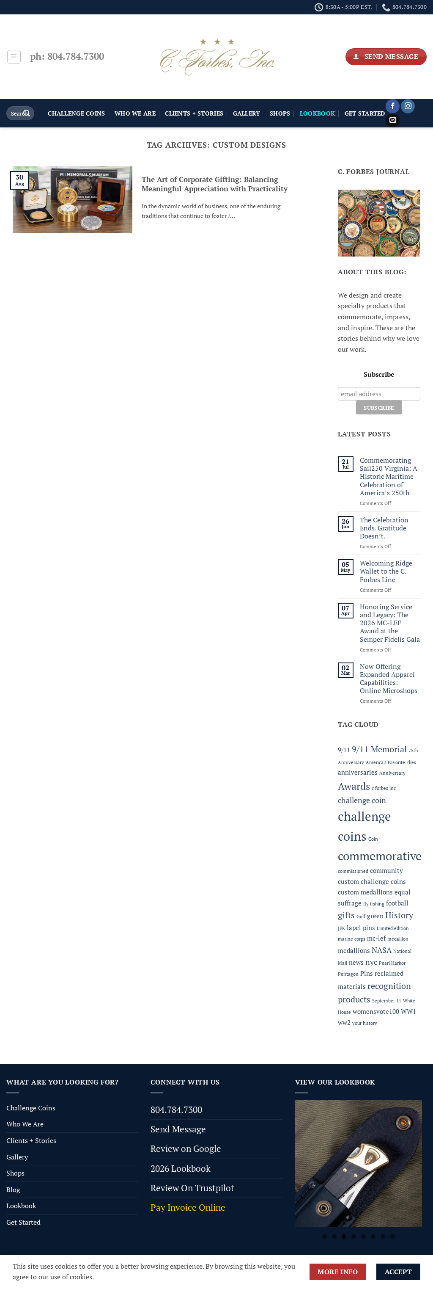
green (375, 915)
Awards (354, 786)
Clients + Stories (194, 113)
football (397, 903)
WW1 (408, 1011)
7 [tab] (383, 1236)
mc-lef (376, 938)
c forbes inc (384, 788)
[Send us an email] (393, 120)
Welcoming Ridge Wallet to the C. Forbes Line (386, 571)
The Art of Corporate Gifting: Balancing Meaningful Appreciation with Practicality (215, 184)
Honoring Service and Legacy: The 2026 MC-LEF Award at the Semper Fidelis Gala (390, 623)
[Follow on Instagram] (408, 106)
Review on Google (186, 1148)
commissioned (353, 871)
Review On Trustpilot (192, 1188)
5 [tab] (363, 1236)
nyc (371, 962)
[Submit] (26, 113)
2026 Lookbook (181, 1168)
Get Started (365, 113)
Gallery (246, 113)
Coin (373, 839)
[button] (14, 56)
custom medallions (365, 892)
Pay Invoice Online (188, 1207)
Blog (13, 1189)
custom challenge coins (372, 881)
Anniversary (392, 773)
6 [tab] (373, 1236)
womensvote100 (376, 1011)
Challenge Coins (76, 113)
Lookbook (21, 1205)
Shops (280, 113)
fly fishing (373, 904)
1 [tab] (324, 1236)
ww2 (344, 1022)
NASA (382, 950)
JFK (341, 928)
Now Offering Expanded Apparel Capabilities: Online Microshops (388, 678)
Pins (366, 973)
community (386, 870)
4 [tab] (353, 1236)
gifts (346, 915)
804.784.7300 (176, 1109)
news (356, 962)
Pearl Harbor (392, 963)
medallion (397, 939)
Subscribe (379, 374)
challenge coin (362, 800)
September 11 (386, 1001)
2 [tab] (334, 1236)
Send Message (178, 1129)
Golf (360, 916)
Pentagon (348, 974)
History (399, 915)
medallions (354, 950)
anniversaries (358, 772)
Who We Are (135, 113)
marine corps (351, 939)
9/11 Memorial (379, 749)
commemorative (380, 856)
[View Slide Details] (358, 1163)
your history (364, 1023)
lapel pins (361, 927)
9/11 (344, 749)
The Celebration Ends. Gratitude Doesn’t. (384, 528)
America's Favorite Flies (391, 762)
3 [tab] (344, 1236)
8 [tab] (392, 1236)
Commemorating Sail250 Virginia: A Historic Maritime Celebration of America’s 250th (388, 476)
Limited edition (393, 928)
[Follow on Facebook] (393, 106)
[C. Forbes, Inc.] (216, 56)
